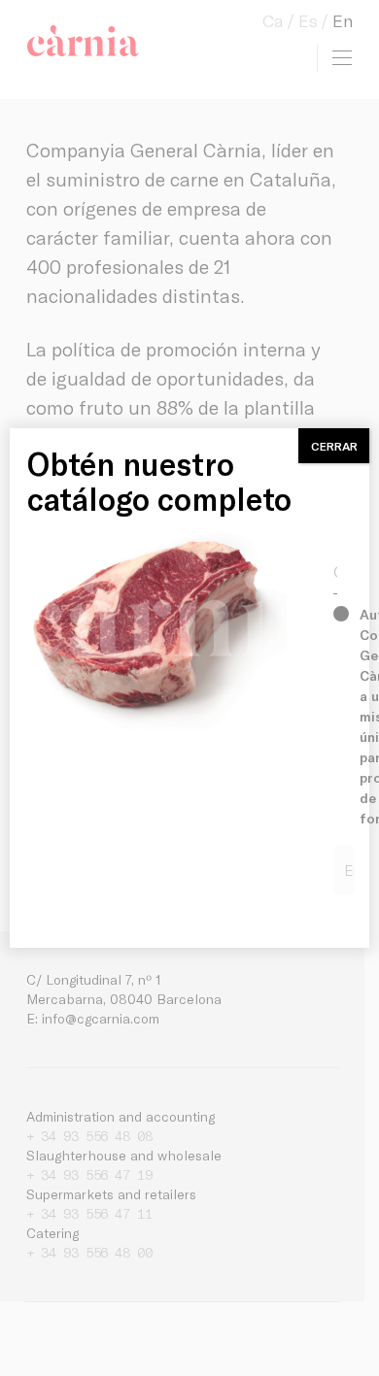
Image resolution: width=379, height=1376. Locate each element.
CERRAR (334, 446)
